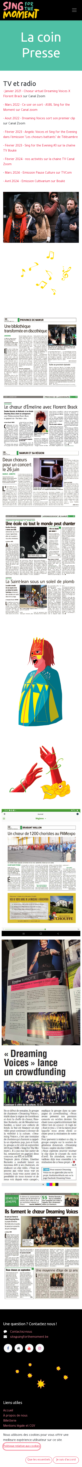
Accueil (8, 1411)
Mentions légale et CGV (19, 1426)
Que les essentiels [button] (38, 1460)
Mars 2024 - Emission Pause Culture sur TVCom (38, 173)
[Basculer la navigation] (74, 10)
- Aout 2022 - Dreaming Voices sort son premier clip (39, 119)
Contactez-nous (21, 1332)
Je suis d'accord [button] (66, 1460)
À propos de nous (15, 1416)
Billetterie (9, 1421)
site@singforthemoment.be (29, 1337)
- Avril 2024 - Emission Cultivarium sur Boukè (34, 181)
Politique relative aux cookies (21, 1446)
